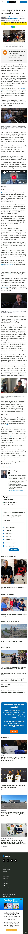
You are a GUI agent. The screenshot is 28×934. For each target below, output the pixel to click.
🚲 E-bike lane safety (8, 499)
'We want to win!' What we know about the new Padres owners (13, 685)
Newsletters (5, 871)
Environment (3, 810)
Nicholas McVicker (13, 18)
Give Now (23, 2)
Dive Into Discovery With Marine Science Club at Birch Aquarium (14, 615)
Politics (2, 755)
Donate (14, 731)
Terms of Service (6, 888)
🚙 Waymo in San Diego (9, 504)
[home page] (11, 2)
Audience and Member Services (9, 894)
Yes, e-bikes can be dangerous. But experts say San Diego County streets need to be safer (13, 668)
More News (5, 737)
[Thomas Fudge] (4, 474)
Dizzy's (9, 274)
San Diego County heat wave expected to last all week (13, 673)
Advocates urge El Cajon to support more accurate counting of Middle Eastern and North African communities (13, 842)
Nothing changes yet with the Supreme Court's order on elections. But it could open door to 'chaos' (13, 758)
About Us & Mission (6, 869)
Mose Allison (4, 287)
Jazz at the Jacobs (11, 436)
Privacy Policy (5, 883)
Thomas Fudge (6, 16)
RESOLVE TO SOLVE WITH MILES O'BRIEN (12, 641)
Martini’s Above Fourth (7, 264)
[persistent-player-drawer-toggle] (26, 932)
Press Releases (6, 881)
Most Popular (5, 647)
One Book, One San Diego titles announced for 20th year (13, 588)
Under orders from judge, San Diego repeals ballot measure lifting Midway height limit (12, 679)
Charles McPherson (6, 425)
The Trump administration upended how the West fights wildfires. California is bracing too (13, 691)
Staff (4, 885)
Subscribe (14, 549)
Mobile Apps (5, 878)
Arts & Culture (3, 783)
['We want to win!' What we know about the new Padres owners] (14, 775)
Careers (4, 873)
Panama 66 (4, 193)
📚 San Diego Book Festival (9, 502)
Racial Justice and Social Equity (7, 838)
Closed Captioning (6, 896)
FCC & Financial (6, 876)
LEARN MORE (11, 930)
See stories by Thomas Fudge (15, 490)
